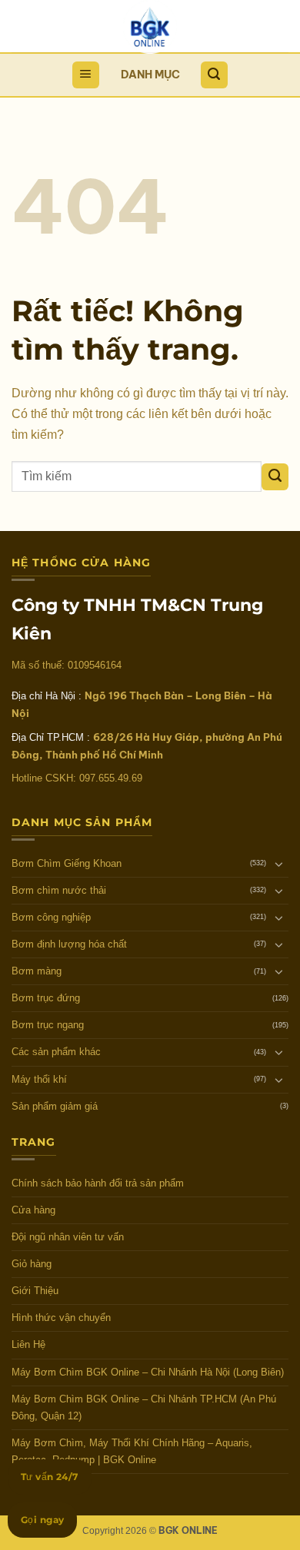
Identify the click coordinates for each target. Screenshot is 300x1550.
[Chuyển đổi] (279, 863)
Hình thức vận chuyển (61, 1317)
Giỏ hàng (32, 1264)
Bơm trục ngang (48, 1025)
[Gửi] (275, 476)
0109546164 (95, 665)
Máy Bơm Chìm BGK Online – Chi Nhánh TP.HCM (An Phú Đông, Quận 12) (144, 1407)
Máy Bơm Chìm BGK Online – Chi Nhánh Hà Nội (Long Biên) (148, 1372)
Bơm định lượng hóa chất (69, 944)
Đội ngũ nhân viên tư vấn (68, 1237)
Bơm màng (37, 971)
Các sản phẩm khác (56, 1051)
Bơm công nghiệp (51, 917)
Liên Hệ (28, 1344)
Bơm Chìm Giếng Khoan (67, 863)
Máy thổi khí (39, 1079)
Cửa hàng (33, 1210)
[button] (85, 74)
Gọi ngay (42, 1519)
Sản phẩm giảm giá (55, 1106)
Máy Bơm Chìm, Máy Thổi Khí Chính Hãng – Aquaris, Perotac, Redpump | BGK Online (132, 1451)
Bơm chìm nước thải (59, 890)
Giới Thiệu (35, 1290)
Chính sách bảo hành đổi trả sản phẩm (98, 1183)
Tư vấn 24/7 (49, 1476)
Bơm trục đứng (46, 998)
